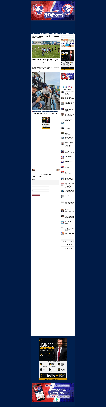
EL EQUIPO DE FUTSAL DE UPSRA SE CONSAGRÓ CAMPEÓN (69, 133)
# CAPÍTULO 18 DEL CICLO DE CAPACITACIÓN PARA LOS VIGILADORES (69, 157)
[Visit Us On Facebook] (66, 87)
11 (69, 198)
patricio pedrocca (51, 111)
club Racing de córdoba (37, 111)
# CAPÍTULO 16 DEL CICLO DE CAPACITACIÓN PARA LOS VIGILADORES (69, 167)
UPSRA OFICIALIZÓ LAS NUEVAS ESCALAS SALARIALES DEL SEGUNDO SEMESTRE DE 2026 (69, 191)
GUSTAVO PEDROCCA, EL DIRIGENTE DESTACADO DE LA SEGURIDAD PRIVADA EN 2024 (69, 233)
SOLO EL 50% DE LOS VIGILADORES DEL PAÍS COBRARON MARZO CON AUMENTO (69, 222)
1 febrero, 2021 (35, 39)
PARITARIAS (47, 33)
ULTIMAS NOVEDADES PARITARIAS (67, 176)
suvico (57, 111)
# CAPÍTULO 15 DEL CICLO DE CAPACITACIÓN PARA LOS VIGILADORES (69, 172)
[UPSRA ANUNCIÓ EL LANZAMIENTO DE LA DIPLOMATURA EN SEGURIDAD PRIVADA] (62, 152)
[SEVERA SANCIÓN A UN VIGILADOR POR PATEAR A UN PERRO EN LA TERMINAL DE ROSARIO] (62, 115)
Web (32, 190)
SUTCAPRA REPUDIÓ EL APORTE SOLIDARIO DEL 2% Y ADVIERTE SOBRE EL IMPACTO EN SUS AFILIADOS (69, 138)
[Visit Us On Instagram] (69, 87)
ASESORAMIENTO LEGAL (54, 33)
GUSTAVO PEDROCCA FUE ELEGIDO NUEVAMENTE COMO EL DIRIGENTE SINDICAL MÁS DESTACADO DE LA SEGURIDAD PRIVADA (69, 216)
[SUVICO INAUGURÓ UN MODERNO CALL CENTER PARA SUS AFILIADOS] (62, 128)
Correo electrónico (34, 188)
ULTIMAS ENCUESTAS (68, 207)
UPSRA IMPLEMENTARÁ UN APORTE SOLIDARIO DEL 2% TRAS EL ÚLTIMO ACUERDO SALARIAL (69, 179)
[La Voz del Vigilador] (53, 19)
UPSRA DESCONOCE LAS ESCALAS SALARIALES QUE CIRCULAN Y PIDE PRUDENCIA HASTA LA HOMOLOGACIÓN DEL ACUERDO (69, 203)
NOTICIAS (36, 33)
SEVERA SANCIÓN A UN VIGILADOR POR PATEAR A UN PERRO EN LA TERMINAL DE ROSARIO (69, 114)
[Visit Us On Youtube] (71, 87)
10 (69, 146)
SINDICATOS (42, 33)
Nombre (33, 185)
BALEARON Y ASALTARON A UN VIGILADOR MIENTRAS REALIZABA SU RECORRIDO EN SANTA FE (69, 103)
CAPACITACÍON (67, 149)
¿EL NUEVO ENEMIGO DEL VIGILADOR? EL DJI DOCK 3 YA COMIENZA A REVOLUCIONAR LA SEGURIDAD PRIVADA (69, 109)
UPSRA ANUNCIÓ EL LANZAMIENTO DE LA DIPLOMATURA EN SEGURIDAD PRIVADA (69, 151)
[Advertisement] (53, 26)
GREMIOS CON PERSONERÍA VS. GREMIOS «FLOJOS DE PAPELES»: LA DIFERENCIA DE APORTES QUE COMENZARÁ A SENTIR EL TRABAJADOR (69, 144)
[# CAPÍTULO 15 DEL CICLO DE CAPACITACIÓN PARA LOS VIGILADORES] (62, 172)
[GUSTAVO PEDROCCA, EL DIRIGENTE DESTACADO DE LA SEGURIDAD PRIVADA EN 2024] (62, 234)
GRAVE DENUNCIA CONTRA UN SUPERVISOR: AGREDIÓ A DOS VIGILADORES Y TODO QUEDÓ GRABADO (69, 92)
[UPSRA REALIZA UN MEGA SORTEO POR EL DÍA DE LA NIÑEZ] (62, 123)
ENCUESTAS (67, 33)
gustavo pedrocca (44, 111)
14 (69, 245)
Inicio (32, 33)
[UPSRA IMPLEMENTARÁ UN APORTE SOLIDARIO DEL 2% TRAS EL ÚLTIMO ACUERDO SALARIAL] (62, 179)
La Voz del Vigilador (40, 39)
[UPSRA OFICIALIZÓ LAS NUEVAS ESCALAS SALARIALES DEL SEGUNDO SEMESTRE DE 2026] (62, 191)
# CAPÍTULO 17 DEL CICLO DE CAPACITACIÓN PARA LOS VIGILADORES (69, 162)
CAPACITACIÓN (62, 33)
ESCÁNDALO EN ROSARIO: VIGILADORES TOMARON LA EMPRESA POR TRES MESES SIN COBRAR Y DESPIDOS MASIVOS (69, 98)
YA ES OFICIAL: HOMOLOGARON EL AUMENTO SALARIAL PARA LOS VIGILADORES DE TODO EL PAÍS (69, 196)
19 (65, 247)
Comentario (33, 179)
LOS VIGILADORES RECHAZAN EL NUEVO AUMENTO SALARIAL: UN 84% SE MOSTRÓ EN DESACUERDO (69, 228)
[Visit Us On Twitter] (63, 87)
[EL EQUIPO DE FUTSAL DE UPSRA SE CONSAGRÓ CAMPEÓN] (62, 133)
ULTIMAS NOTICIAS (67, 89)
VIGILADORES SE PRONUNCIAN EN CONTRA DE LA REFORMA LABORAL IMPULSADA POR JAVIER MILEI (69, 210)
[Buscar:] (67, 36)
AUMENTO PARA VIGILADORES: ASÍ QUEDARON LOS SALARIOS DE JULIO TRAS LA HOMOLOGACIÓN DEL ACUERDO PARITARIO (69, 185)
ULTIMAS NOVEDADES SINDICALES (67, 120)
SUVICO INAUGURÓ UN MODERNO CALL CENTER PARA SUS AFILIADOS (69, 128)
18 (69, 187)
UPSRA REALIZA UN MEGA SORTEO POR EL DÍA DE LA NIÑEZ (69, 123)
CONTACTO (72, 33)
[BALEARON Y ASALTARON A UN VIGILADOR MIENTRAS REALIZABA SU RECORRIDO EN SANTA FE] (62, 104)
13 (67, 245)
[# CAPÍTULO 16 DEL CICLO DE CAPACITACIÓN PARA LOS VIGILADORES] (62, 167)
